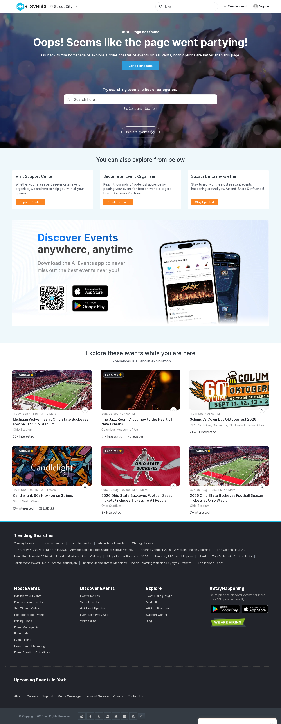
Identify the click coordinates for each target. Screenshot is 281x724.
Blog (149, 621)
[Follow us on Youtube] (116, 716)
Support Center (156, 614)
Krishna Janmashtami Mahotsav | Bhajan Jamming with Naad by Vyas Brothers (137, 563)
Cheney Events (24, 543)
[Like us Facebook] (90, 716)
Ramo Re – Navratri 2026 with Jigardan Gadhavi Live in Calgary (57, 556)
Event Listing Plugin (159, 596)
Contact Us (135, 696)
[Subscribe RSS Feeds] (133, 716)
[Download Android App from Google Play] (225, 609)
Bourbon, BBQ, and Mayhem (174, 556)
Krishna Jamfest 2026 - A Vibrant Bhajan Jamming (175, 549)
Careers (32, 696)
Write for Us (88, 621)
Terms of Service (97, 696)
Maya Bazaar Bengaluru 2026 (127, 556)
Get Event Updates (93, 608)
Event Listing (22, 639)
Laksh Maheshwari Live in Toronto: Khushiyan (45, 563)
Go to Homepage (140, 65)
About (18, 696)
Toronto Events (81, 543)
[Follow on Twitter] (99, 716)
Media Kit (152, 602)
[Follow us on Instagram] (107, 716)
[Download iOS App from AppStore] (255, 609)
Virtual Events (89, 602)
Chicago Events (143, 543)
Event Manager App (27, 627)
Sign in (263, 6)
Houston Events (53, 543)
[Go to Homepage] (82, 716)
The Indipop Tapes (211, 563)
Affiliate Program (157, 608)
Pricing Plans (23, 621)
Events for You (90, 596)
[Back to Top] (141, 716)
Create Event (237, 6)
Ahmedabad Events (112, 543)
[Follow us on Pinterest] (124, 716)
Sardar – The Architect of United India (225, 556)
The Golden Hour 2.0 (231, 549)
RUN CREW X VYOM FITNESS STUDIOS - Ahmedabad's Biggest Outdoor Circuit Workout (74, 549)
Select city (63, 6)
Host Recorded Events (29, 614)
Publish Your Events (27, 596)
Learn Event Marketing (29, 646)
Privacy (118, 696)
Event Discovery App (94, 614)
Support (47, 696)
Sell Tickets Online (27, 608)
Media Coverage (69, 696)
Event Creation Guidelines (32, 652)
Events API (21, 633)
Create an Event (118, 202)
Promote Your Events (28, 602)
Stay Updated (204, 202)
